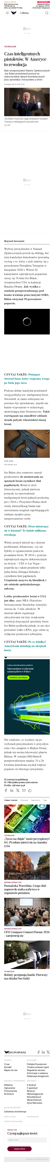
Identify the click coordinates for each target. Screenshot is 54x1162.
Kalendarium (33, 1117)
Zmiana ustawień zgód (38, 1067)
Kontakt (8, 1067)
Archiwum (9, 1094)
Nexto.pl (31, 1091)
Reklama (8, 1085)
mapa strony (10, 1117)
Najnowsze (35, 800)
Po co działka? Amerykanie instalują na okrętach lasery (25, 646)
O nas (7, 1064)
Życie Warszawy (34, 1103)
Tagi (45, 800)
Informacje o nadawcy (37, 1073)
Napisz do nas (10, 1070)
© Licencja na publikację (16, 779)
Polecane (24, 800)
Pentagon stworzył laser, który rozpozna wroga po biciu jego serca (27, 378)
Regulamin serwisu (36, 1070)
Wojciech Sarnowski (14, 241)
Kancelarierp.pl (34, 1097)
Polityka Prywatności (37, 1064)
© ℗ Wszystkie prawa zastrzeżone (21, 782)
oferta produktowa (13, 1122)
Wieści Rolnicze (34, 1100)
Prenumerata (10, 1091)
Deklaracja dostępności (38, 1076)
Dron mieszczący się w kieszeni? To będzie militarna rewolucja (26, 530)
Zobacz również (10, 800)
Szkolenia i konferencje (15, 1111)
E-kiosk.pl (31, 1085)
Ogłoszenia (9, 1088)
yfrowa (24, 13)
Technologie (10, 47)
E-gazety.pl (32, 1088)
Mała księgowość (35, 1094)
